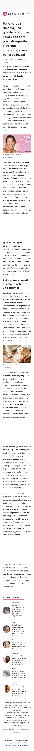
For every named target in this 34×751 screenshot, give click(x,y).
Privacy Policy (24, 745)
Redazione (15, 745)
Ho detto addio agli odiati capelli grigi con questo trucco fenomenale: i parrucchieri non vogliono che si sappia (18, 611)
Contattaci (17, 732)
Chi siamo (7, 745)
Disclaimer (17, 748)
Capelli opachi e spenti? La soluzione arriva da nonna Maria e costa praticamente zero (19, 660)
